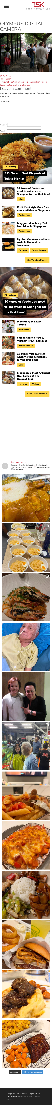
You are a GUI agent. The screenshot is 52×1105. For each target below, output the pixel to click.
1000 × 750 (5, 76)
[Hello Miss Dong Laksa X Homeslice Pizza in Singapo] (26, 547)
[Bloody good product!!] (26, 944)
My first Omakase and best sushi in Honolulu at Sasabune (33, 242)
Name (3, 125)
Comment (5, 102)
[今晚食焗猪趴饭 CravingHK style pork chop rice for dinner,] (26, 845)
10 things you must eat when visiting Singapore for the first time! (32, 357)
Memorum (24, 330)
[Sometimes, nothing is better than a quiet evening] (26, 796)
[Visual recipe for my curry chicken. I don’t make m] (26, 498)
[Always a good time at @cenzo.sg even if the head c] (26, 597)
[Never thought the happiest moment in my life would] (26, 647)
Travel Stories (39, 250)
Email (3, 131)
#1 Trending (10, 167)
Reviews (23, 250)
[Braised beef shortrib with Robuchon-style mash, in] (26, 994)
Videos (35, 384)
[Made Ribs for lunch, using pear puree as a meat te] (26, 1044)
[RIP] (26, 696)
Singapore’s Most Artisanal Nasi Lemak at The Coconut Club (33, 376)
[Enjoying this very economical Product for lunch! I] (26, 895)
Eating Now (24, 215)
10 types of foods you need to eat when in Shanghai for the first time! (33, 191)
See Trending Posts (36, 260)
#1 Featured (10, 295)
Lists (21, 199)
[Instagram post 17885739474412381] (26, 746)
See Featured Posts (36, 394)
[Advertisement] (26, 427)
